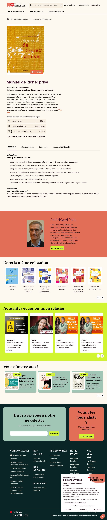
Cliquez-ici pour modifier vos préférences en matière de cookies (74, 515)
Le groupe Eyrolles (74, 459)
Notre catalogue (15, 11)
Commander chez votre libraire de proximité (26, 136)
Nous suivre (95, 5)
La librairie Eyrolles (91, 468)
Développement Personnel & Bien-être (19, 463)
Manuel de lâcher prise (42, 19)
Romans (13, 459)
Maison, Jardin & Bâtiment (16, 482)
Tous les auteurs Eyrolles (39, 459)
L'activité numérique (74, 471)
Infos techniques (27, 147)
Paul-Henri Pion (22, 87)
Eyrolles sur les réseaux (39, 489)
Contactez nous (86, 436)
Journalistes (55, 455)
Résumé (12, 146)
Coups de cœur (18, 455)
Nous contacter (56, 465)
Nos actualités (55, 11)
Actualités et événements (38, 475)
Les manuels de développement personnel (35, 90)
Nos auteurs (35, 11)
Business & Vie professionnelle (16, 491)
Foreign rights (55, 462)
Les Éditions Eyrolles (75, 465)
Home (8, 19)
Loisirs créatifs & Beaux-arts (20, 476)
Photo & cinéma (16, 487)
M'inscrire (54, 433)
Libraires (53, 459)
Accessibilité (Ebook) (61, 147)
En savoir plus (57, 248)
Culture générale (17, 472)
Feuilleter (36, 72)
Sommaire (43, 147)
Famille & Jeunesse (18, 468)
